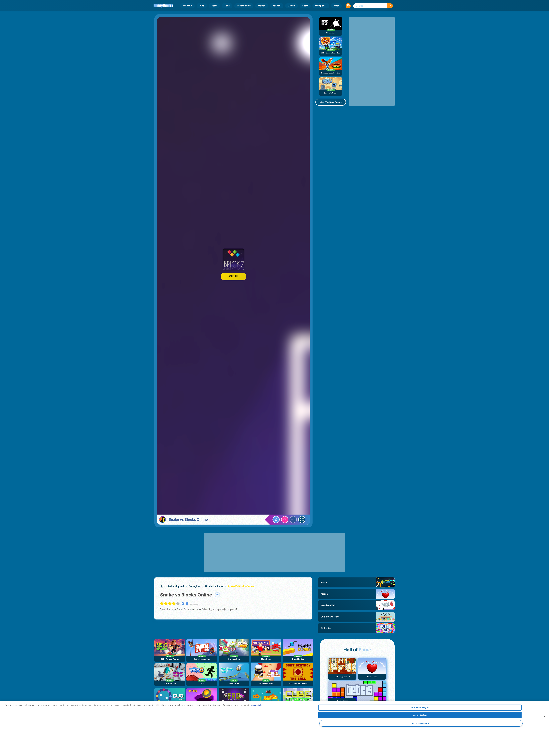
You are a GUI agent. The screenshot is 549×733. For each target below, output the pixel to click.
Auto (201, 5)
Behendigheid (244, 5)
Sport (305, 5)
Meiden (261, 5)
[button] (348, 5)
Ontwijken (194, 586)
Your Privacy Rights (420, 707)
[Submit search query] (390, 5)
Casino (291, 5)
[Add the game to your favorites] (217, 594)
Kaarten (277, 5)
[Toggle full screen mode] (301, 519)
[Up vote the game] (276, 519)
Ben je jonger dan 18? (421, 723)
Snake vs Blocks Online (241, 586)
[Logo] (163, 5)
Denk (227, 5)
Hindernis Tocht (214, 586)
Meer (336, 5)
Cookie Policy (257, 705)
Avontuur (187, 5)
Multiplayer (320, 5)
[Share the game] (293, 519)
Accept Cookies (420, 715)
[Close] (544, 717)
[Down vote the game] (284, 519)
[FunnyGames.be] (162, 586)
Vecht (214, 5)
